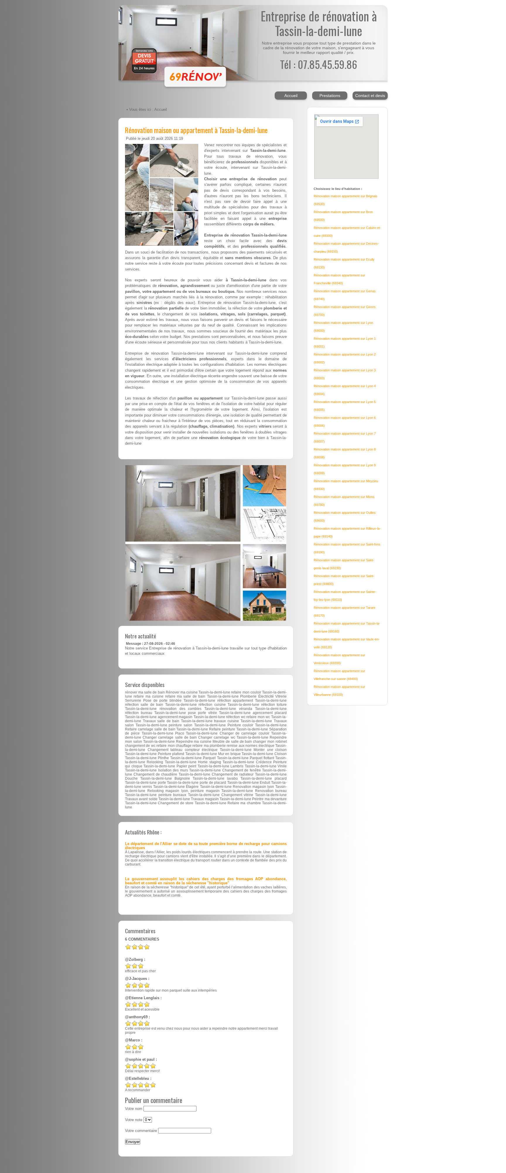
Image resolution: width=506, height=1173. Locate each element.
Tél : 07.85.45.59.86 (318, 64)
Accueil (291, 95)
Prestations (329, 95)
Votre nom (133, 1109)
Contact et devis (370, 95)
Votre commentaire (141, 1131)
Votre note (133, 1120)
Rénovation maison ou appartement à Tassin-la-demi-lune (196, 130)
